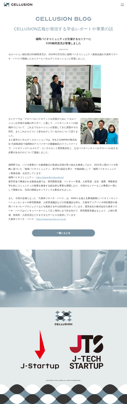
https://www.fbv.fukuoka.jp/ (50, 177)
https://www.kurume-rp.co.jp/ (51, 219)
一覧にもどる (63, 233)
